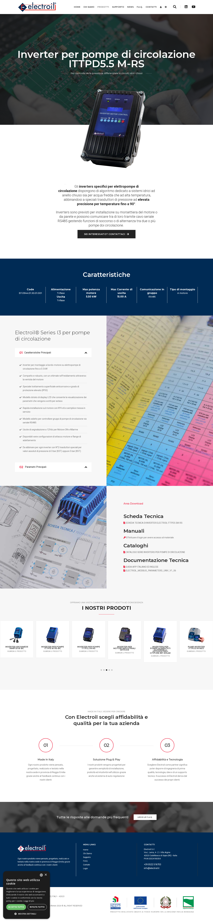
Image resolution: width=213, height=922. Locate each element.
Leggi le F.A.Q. (145, 817)
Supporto (118, 7)
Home (77, 7)
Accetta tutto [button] (16, 907)
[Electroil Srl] (37, 7)
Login (85, 868)
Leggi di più (29, 901)
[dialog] (26, 895)
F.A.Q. (140, 7)
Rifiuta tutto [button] (37, 907)
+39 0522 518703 (152, 864)
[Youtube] (192, 7)
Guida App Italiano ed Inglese (142, 567)
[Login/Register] (161, 7)
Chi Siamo (88, 7)
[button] (101, 670)
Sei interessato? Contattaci (105, 234)
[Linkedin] (186, 7)
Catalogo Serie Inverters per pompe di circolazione (155, 552)
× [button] (45, 875)
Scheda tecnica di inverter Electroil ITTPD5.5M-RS (154, 523)
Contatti (151, 7)
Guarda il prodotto (16, 651)
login (140, 537)
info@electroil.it (151, 868)
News (130, 7)
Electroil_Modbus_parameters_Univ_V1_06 (151, 570)
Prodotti (103, 7)
